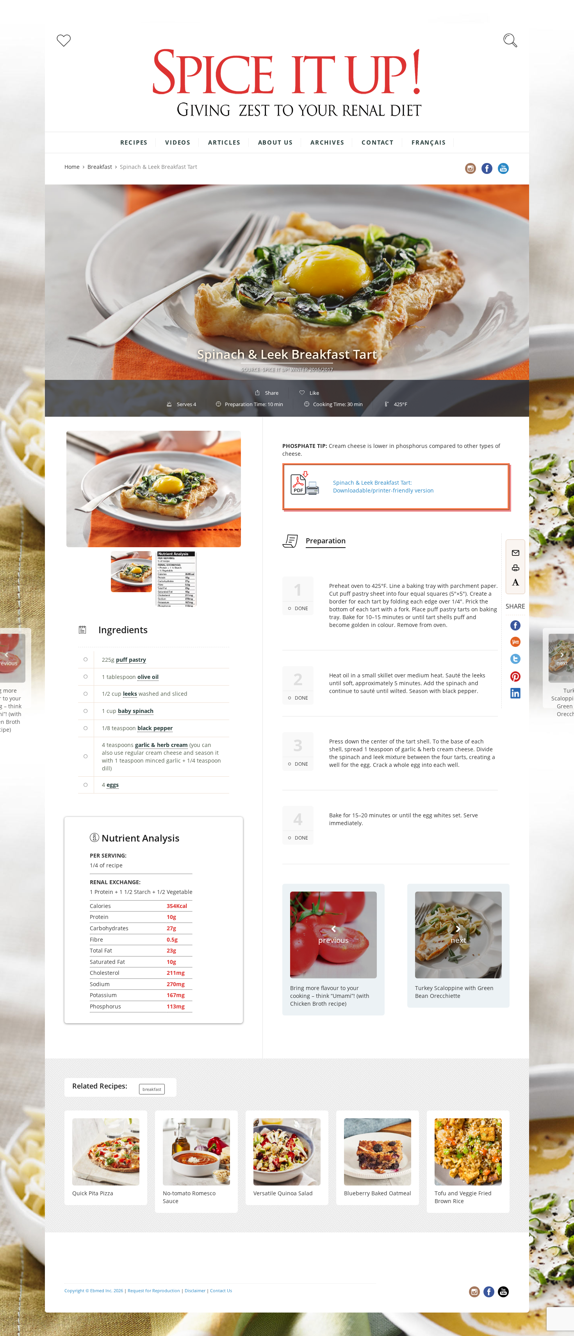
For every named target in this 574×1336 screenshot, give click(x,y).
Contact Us (221, 1290)
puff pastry (131, 659)
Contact (378, 142)
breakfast (152, 1089)
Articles (224, 142)
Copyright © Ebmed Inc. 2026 (93, 1290)
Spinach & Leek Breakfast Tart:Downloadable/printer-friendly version (383, 486)
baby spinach (135, 711)
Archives (327, 142)
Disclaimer (195, 1290)
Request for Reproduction (154, 1290)
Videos (178, 142)
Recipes (134, 142)
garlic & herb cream (161, 745)
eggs (113, 784)
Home (72, 166)
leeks (130, 693)
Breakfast (99, 166)
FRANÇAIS (429, 142)
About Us (275, 142)
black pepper (155, 728)
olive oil (148, 677)
